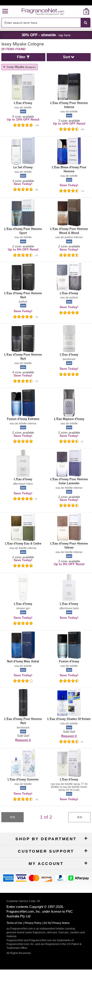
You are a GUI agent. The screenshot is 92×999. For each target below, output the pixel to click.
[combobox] (46, 23)
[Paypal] (60, 877)
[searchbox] (41, 22)
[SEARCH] (85, 23)
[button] (5, 11)
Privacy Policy (33, 923)
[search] (79, 11)
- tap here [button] (46, 35)
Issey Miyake (21, 67)
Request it (23, 740)
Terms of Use (14, 923)
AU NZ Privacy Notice (57, 923)
